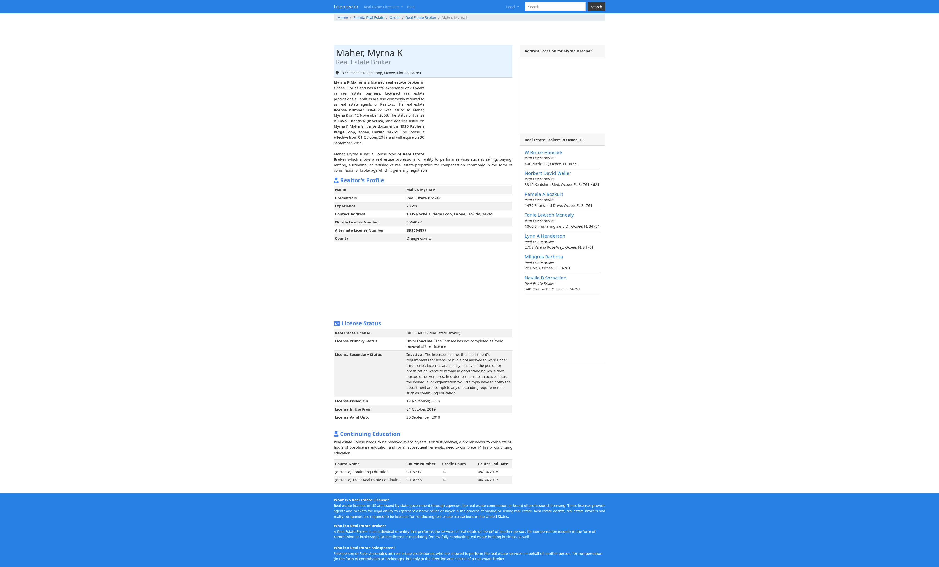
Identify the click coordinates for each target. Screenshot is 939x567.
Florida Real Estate (368, 17)
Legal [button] (511, 6)
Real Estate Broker (421, 17)
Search (596, 6)
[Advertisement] (469, 33)
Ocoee (395, 17)
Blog (411, 6)
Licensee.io (346, 6)
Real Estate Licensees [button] (382, 6)
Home (343, 17)
